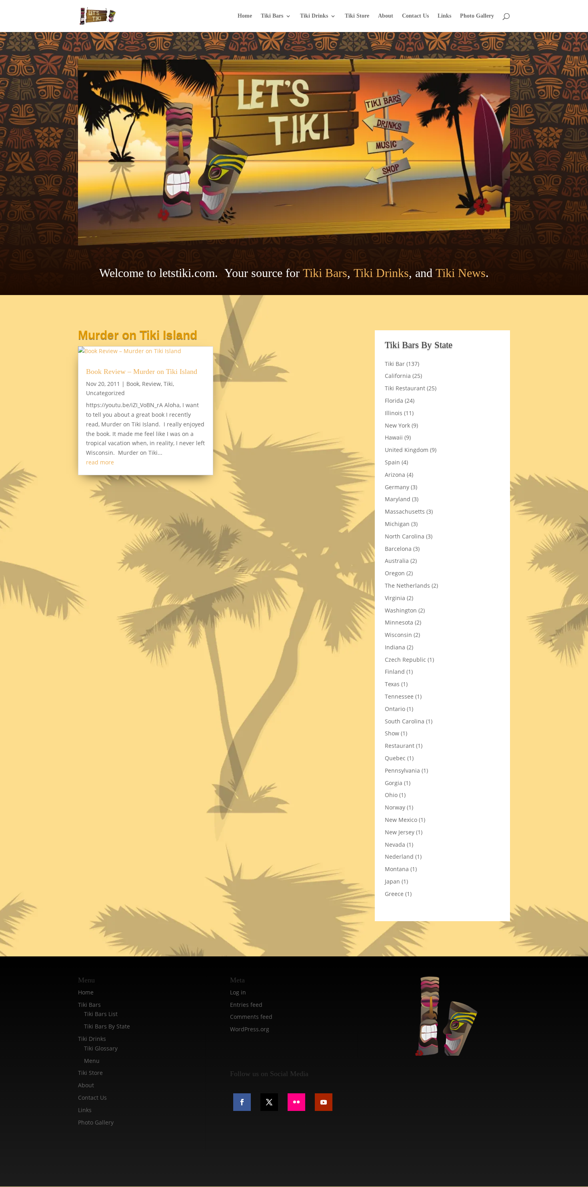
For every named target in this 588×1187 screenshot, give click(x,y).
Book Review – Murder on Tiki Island (141, 372)
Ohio (391, 795)
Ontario (395, 709)
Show (392, 733)
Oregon (395, 573)
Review (151, 384)
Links (444, 16)
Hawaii (394, 437)
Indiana (395, 647)
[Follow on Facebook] (242, 1102)
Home (245, 16)
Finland (395, 671)
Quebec (395, 758)
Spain (392, 462)
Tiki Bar (395, 364)
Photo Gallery (477, 16)
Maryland (397, 499)
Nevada (395, 844)
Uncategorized (105, 393)
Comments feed (251, 1016)
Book (132, 384)
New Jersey (399, 832)
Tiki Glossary (101, 1048)
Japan (392, 881)
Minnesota (399, 622)
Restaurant (399, 745)
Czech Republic (405, 659)
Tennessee (399, 696)
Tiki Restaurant (405, 388)
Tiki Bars (272, 16)
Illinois (393, 413)
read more (100, 462)
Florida (394, 400)
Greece (394, 894)
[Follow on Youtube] (323, 1102)
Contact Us (415, 16)
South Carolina (404, 721)
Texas (392, 684)
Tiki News (461, 272)
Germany (397, 487)
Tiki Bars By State (107, 1026)
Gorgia (393, 783)
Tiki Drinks (314, 16)
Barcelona (398, 548)
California (398, 376)
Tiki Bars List (101, 1014)
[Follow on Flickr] (296, 1102)
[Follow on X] (269, 1102)
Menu (92, 1060)
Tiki (168, 384)
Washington (401, 610)
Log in (238, 992)
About (385, 16)
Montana (397, 869)
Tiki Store (357, 16)
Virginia (395, 598)
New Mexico (401, 819)
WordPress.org (249, 1029)
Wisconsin (398, 635)
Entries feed (246, 1004)
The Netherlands (407, 585)
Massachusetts (405, 511)
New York (397, 425)
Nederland (399, 856)
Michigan (397, 524)
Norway (395, 807)
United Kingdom (406, 450)
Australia (397, 560)
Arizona (395, 474)
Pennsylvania (402, 770)
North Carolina (404, 536)
